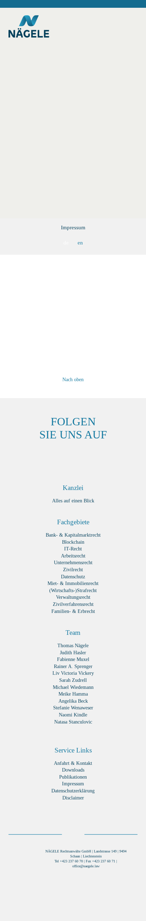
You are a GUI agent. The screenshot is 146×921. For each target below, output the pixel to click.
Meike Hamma (73, 694)
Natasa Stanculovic (73, 722)
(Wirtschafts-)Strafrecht (73, 590)
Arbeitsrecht (73, 556)
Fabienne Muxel (73, 659)
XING (41, 457)
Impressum (73, 227)
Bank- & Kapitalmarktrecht (73, 535)
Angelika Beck (73, 701)
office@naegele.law (86, 866)
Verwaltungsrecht (73, 597)
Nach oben (73, 379)
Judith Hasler (73, 652)
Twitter (84, 457)
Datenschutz (73, 576)
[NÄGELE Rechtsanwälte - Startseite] (29, 28)
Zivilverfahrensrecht (73, 604)
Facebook (20, 457)
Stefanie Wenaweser (73, 707)
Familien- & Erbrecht (73, 611)
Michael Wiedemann (73, 687)
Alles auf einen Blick (73, 500)
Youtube (126, 457)
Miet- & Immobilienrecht (73, 583)
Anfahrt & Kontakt (73, 763)
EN (80, 243)
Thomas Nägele (73, 645)
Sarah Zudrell (73, 680)
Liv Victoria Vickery (73, 673)
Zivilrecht (73, 569)
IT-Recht (73, 548)
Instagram (105, 457)
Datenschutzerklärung (73, 790)
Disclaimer (73, 798)
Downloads (73, 770)
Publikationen (73, 777)
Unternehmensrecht (73, 562)
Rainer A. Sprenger (73, 666)
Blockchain (73, 542)
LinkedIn (62, 457)
